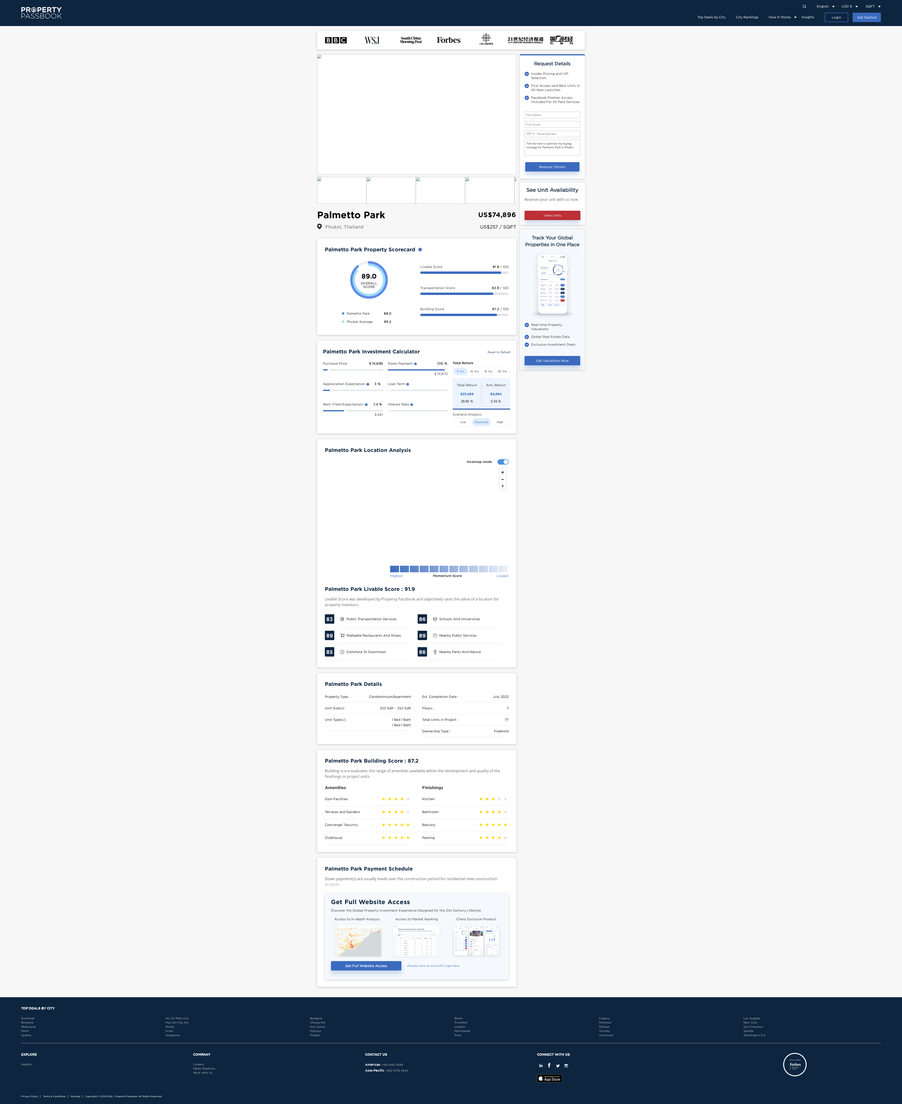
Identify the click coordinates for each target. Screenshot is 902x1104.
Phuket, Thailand (344, 227)
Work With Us (203, 1072)
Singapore (173, 1035)
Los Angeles (751, 1018)
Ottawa (604, 1026)
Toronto (604, 1030)
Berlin (459, 1018)
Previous (310, 114)
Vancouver (606, 1035)
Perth (25, 1030)
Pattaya (315, 1030)
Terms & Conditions (54, 1096)
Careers (198, 1064)
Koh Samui (317, 1026)
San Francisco (753, 1026)
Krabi (169, 1030)
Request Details (552, 166)
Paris (458, 1035)
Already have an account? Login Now (433, 965)
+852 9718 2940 (396, 1070)
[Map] (417, 513)
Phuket (315, 1035)
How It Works (780, 17)
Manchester (462, 1030)
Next (523, 114)
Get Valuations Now (552, 360)
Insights (807, 17)
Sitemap (75, 1096)
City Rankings (747, 17)
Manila (170, 1026)
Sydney (26, 1035)
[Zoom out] (502, 479)
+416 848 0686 (392, 1064)
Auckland (27, 1018)
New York (750, 1022)
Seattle (748, 1030)
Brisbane (27, 1022)
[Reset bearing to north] (502, 486)
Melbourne (28, 1026)
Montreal (605, 1022)
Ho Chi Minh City (177, 1018)
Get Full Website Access (366, 965)
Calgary (604, 1018)
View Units (552, 215)
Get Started (866, 17)
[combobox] (530, 133)
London (460, 1026)
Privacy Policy (29, 1096)
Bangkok (316, 1018)
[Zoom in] (502, 472)
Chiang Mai (317, 1022)
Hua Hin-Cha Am (177, 1022)
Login (836, 17)
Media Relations (204, 1068)
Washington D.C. (754, 1035)
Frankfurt (461, 1022)
